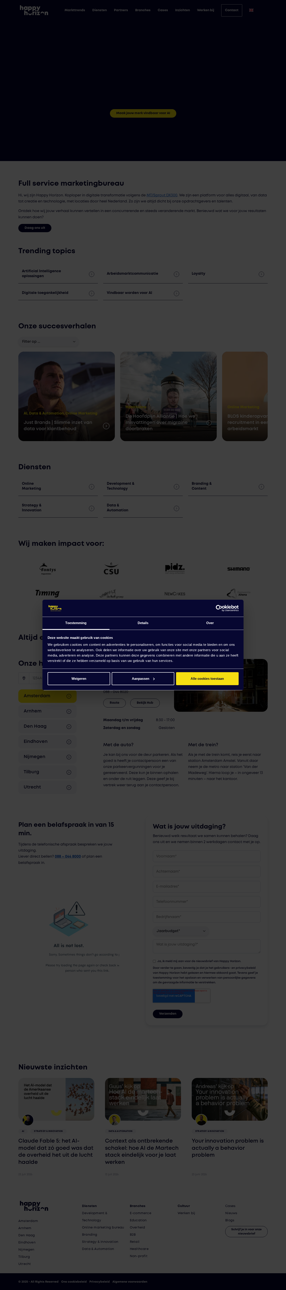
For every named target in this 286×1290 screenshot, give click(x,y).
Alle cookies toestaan (207, 678)
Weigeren (79, 678)
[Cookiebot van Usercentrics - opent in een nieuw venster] (219, 608)
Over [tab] (210, 623)
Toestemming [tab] (75, 623)
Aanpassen (140, 678)
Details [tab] (143, 623)
